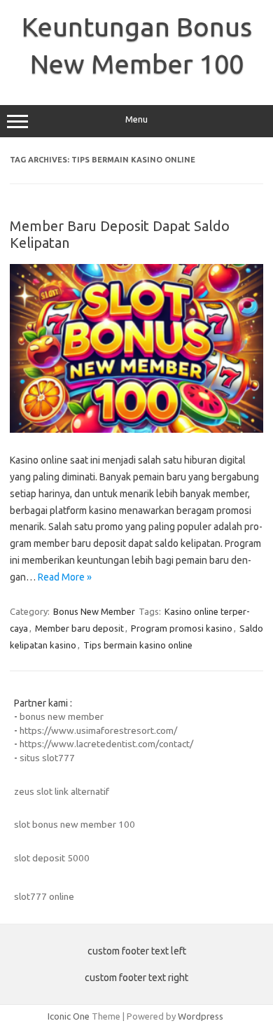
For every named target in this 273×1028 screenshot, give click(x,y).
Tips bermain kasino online (137, 645)
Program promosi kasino (181, 628)
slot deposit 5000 (52, 857)
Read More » (65, 577)
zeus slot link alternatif (61, 791)
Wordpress (200, 1016)
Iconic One (69, 1016)
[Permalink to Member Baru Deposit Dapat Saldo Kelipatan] (136, 429)
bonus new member (62, 716)
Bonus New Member (94, 611)
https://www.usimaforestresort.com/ (98, 730)
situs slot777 (47, 757)
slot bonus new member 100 (74, 824)
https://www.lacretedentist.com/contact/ (106, 743)
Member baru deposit (79, 628)
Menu (136, 119)
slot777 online (44, 896)
